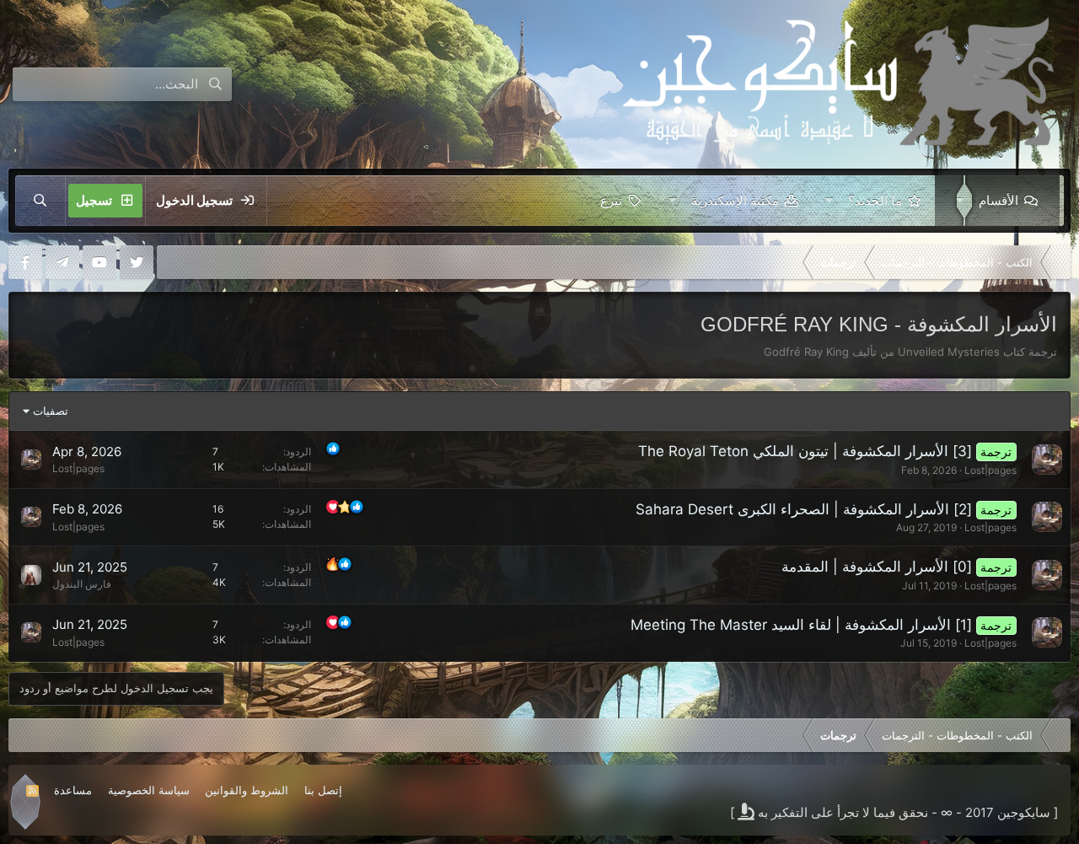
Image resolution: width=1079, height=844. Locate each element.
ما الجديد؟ (875, 200)
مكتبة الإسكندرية (735, 200)
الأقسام (998, 200)
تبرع (611, 200)
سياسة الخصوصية (149, 790)
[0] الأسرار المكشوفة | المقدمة (876, 566)
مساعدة (73, 790)
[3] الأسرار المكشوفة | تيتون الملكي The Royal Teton (805, 451)
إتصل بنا (323, 790)
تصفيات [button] (50, 410)
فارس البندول (81, 584)
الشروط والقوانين (246, 790)
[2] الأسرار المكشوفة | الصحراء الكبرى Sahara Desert (804, 509)
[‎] (1058, 262)
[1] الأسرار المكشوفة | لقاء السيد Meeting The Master (801, 624)
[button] (956, 200)
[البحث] (40, 200)
